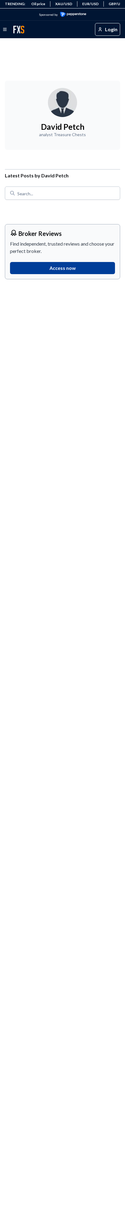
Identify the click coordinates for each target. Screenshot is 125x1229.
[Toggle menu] (5, 29)
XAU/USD (63, 4)
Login (111, 29)
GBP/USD (117, 4)
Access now (62, 268)
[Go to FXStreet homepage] (18, 29)
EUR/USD (90, 4)
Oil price (38, 4)
